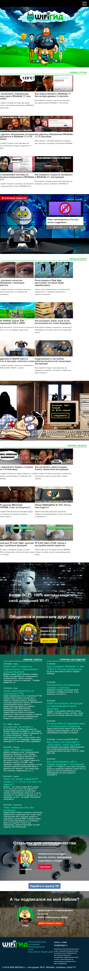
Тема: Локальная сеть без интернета (18, 809)
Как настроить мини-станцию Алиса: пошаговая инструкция (51, 468)
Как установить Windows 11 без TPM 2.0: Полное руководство (65, 668)
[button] (40, 606)
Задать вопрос (49, 640)
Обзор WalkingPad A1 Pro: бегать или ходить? (53, 506)
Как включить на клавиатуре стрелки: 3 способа (63, 686)
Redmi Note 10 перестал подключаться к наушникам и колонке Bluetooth (20, 669)
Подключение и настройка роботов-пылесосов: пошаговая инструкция (53, 361)
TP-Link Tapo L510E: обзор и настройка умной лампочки (50, 544)
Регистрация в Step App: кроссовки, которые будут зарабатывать (49, 283)
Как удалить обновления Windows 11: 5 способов (54, 135)
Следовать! (60, 415)
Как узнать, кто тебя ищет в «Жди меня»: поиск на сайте (63, 743)
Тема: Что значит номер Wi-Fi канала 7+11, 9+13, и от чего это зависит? (22, 781)
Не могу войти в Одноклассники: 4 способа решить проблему (66, 725)
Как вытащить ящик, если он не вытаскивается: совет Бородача (53, 322)
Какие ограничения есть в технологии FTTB (18, 692)
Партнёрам (45, 866)
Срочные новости (15, 198)
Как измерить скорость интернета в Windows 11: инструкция (53, 175)
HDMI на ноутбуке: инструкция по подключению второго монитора (65, 705)
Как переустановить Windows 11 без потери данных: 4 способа (53, 95)
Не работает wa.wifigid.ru (18, 726)
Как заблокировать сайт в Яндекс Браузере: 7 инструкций (65, 763)
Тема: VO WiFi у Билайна (18, 749)
